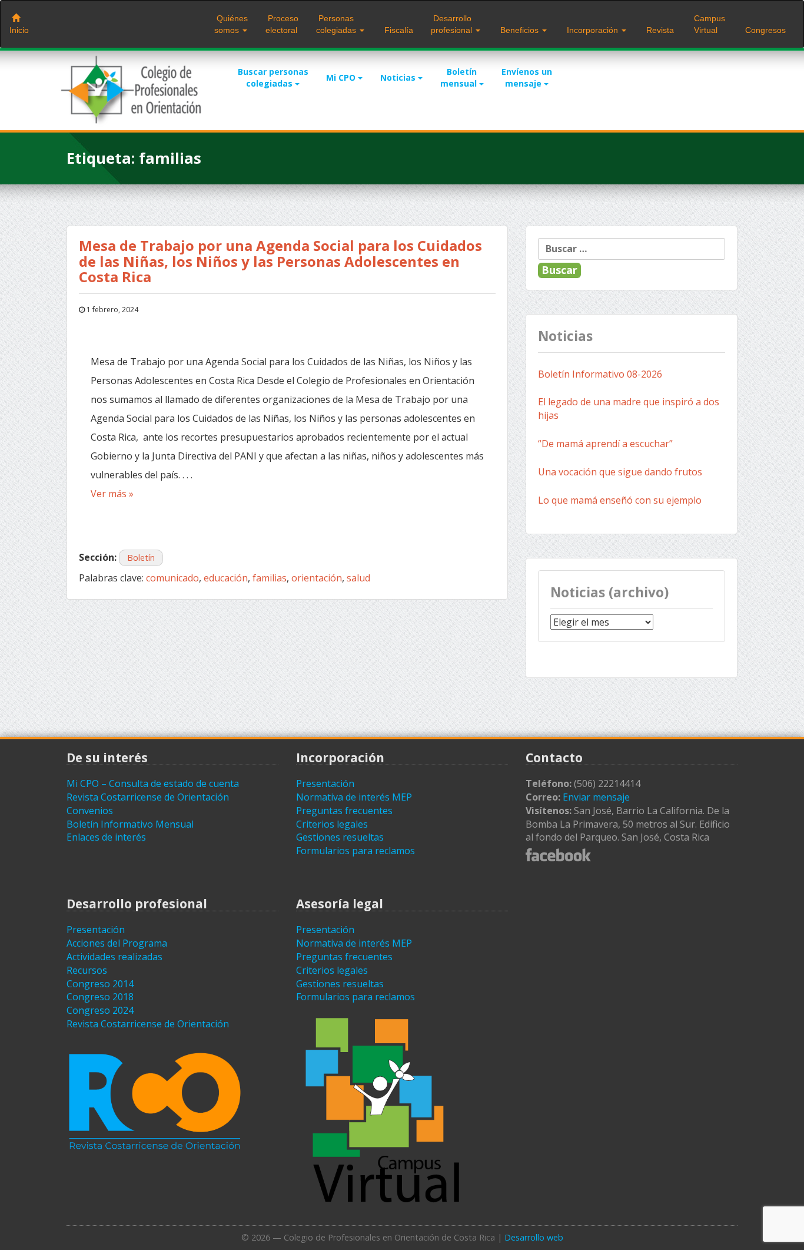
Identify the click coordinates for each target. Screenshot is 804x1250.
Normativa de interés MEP (354, 797)
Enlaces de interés (106, 837)
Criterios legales (332, 824)
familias (270, 577)
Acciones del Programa (117, 943)
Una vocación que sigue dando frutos (620, 471)
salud (358, 577)
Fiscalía (397, 30)
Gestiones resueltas (340, 837)
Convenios (90, 810)
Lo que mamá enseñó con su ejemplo (620, 500)
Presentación (325, 783)
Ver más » (112, 493)
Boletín (141, 557)
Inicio (19, 30)
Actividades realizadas (114, 956)
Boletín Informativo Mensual (130, 824)
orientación (316, 577)
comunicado (172, 577)
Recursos (87, 970)
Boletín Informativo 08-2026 (600, 374)
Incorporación (592, 30)
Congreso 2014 (100, 983)
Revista (659, 30)
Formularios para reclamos (355, 850)
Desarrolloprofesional (452, 24)
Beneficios (519, 30)
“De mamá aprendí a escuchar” (605, 443)
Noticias (399, 77)
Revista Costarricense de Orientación (148, 797)
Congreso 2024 (100, 1010)
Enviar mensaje (596, 797)
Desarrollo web (533, 1237)
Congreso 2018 (100, 996)
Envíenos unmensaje (526, 77)
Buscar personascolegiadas (273, 77)
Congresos (764, 30)
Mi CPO (342, 77)
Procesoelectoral (281, 24)
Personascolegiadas (337, 24)
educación (226, 577)
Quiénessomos (231, 24)
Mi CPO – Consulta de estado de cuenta (153, 783)
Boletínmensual (459, 77)
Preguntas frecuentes (344, 810)
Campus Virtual (708, 24)
